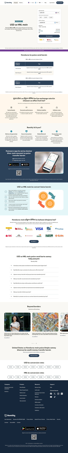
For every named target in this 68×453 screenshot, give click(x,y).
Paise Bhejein (22, 387)
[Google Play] (13, 164)
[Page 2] (34, 343)
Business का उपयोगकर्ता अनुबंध (19, 419)
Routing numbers (38, 399)
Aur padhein (7, 337)
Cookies (18, 422)
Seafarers (37, 410)
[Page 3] (35, 343)
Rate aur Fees (38, 387)
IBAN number (38, 402)
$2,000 (45, 17)
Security (58, 419)
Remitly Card (22, 392)
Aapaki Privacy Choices (40, 419)
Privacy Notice (30, 419)
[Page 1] (32, 343)
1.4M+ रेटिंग (19, 160)
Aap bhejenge (41, 10)
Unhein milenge (42, 20)
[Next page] (36, 343)
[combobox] (57, 22)
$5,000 (50, 17)
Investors (6, 391)
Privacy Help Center (51, 419)
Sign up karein (60, 2)
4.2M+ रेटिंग (19, 158)
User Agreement (8, 419)
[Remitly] (8, 3)
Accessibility (12, 422)
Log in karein (52, 2)
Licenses (6, 422)
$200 (41, 17)
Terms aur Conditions (56, 48)
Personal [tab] (15, 2)
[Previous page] (31, 343)
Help (45, 2)
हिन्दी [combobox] (39, 2)
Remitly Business (23, 395)
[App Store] (25, 164)
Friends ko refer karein (39, 407)
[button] (29, 2)
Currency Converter (39, 404)
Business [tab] (21, 2)
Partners (36, 396)
